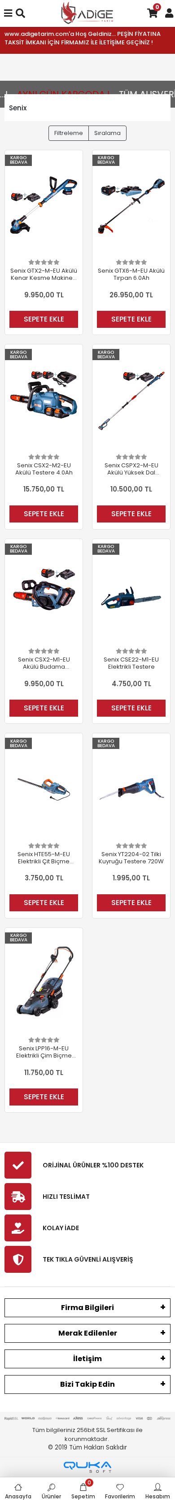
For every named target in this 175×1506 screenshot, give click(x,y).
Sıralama (107, 133)
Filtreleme (68, 133)
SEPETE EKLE (44, 319)
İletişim (87, 1359)
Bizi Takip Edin (87, 1384)
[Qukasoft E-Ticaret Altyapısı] (87, 1467)
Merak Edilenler (87, 1333)
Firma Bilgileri (87, 1307)
